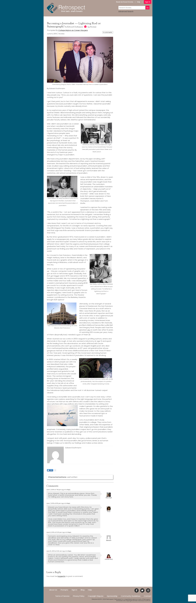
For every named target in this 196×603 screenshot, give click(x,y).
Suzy (108, 511)
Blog (82, 590)
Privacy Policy (78, 596)
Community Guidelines (130, 596)
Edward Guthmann (75, 27)
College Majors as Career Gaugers (73, 30)
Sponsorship (112, 596)
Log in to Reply (65, 490)
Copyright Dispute (95, 596)
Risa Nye (109, 498)
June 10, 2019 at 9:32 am (54, 551)
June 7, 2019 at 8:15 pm (53, 503)
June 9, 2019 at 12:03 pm (54, 532)
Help (138, 2)
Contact (147, 596)
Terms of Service (62, 596)
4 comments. (107, 32)
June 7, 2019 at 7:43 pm (53, 490)
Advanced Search (125, 11)
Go (148, 8)
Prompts (64, 590)
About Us (53, 590)
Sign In (147, 2)
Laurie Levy (109, 559)
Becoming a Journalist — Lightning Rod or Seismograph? (74, 25)
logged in (61, 576)
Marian (108, 540)
